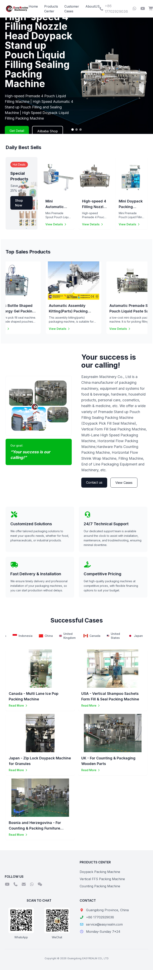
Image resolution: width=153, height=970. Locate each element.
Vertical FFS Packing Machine (102, 879)
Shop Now (19, 202)
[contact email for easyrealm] (23, 884)
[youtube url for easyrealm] (142, 8)
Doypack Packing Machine (100, 872)
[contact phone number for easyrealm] (15, 884)
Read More (16, 705)
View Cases (123, 483)
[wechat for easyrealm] (39, 884)
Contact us (94, 482)
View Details (54, 224)
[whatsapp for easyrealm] (134, 8)
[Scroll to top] (142, 962)
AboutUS (92, 6)
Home (33, 6)
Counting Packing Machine (100, 886)
